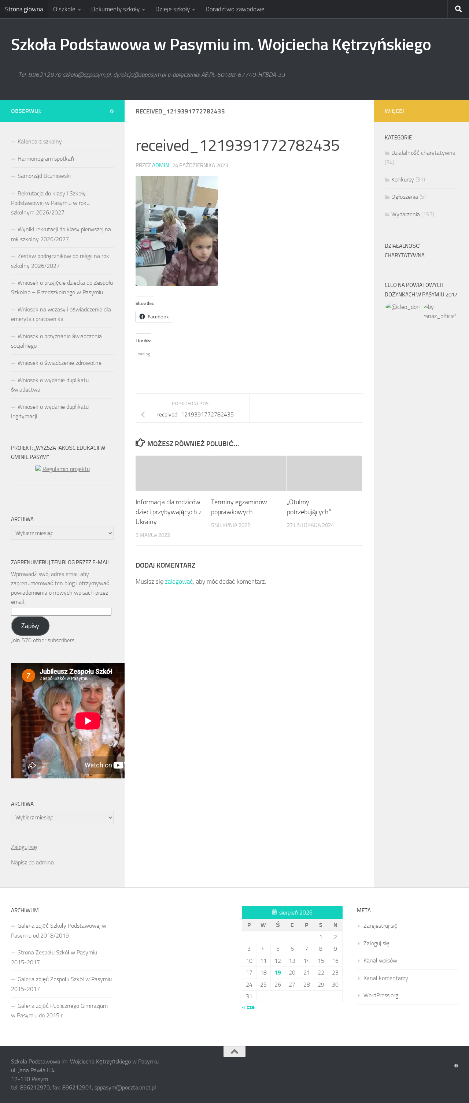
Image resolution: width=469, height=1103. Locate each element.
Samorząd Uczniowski (44, 175)
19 (277, 972)
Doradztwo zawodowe (235, 9)
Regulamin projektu (66, 468)
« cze (248, 1006)
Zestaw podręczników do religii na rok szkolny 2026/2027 (60, 261)
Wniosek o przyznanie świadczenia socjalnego (56, 341)
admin (160, 165)
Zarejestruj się (380, 925)
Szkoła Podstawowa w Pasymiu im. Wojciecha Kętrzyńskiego (221, 44)
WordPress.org (380, 995)
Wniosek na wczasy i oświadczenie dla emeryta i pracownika (61, 314)
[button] (403, 307)
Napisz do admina (32, 862)
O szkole (64, 9)
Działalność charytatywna (423, 152)
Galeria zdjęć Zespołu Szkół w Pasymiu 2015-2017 (61, 984)
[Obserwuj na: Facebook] (112, 112)
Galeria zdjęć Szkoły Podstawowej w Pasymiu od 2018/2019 (58, 930)
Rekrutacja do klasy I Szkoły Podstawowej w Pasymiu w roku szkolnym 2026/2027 (50, 203)
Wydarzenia (405, 214)
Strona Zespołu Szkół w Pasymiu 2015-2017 (54, 957)
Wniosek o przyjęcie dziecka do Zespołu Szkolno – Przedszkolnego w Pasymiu (62, 287)
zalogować (179, 581)
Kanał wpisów (380, 960)
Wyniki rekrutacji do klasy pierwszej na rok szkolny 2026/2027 (61, 234)
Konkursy (402, 179)
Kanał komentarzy (385, 978)
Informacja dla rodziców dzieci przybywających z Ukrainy (169, 512)
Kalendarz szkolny (40, 141)
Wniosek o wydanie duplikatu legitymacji (50, 411)
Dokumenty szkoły (115, 9)
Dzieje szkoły (172, 9)
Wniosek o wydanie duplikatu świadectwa (50, 385)
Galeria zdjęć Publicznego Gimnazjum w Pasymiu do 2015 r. (59, 1010)
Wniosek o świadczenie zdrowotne (59, 362)
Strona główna (24, 9)
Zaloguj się (24, 847)
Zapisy (30, 626)
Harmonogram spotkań (46, 158)
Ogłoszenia (404, 196)
